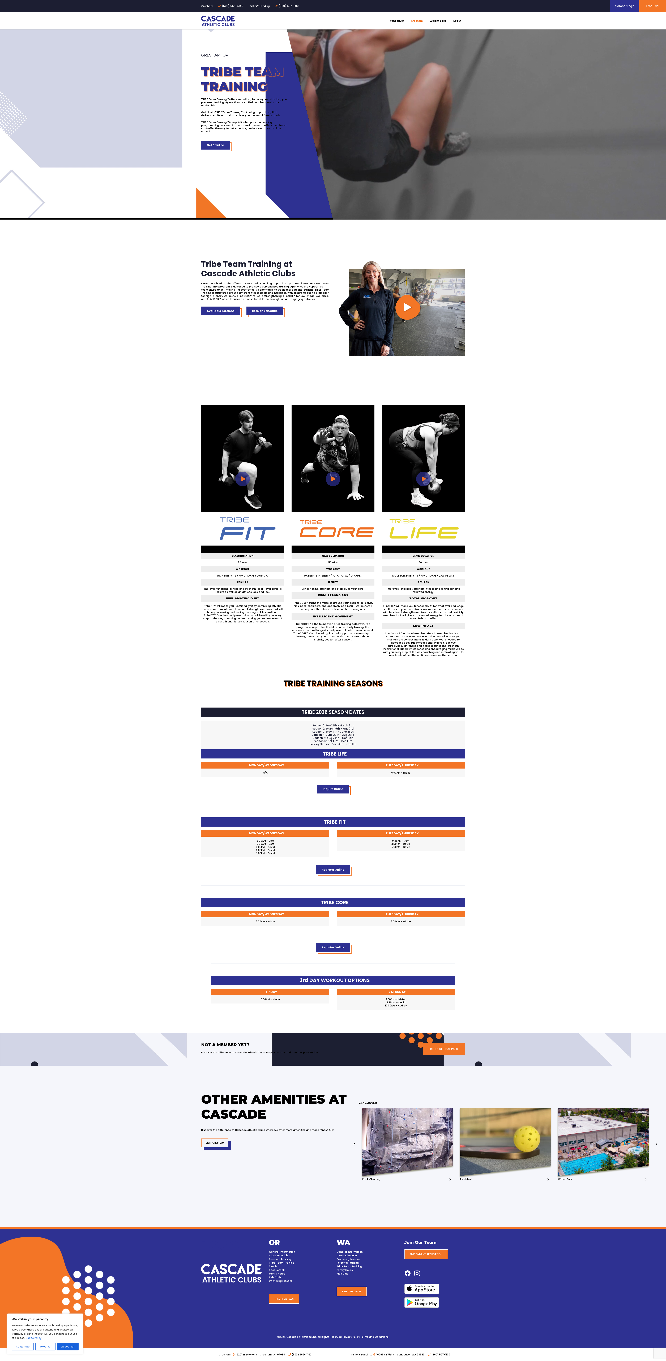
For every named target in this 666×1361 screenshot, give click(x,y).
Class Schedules (279, 1255)
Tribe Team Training (281, 1262)
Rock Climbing (371, 1179)
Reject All (45, 1346)
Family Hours (277, 1273)
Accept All (67, 1346)
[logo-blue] (218, 21)
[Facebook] (407, 1273)
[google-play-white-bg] (434, 1302)
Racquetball (277, 1270)
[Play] (401, 308)
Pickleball (466, 1179)
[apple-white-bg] (434, 1289)
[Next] (656, 1144)
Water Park (565, 1179)
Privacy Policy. (351, 1337)
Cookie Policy (33, 1338)
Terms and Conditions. (374, 1337)
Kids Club (275, 1277)
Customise (22, 1346)
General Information (282, 1252)
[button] (405, 20)
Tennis (273, 1266)
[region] (45, 1334)
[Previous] (354, 1144)
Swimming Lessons (280, 1281)
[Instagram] (417, 1273)
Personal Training (280, 1259)
